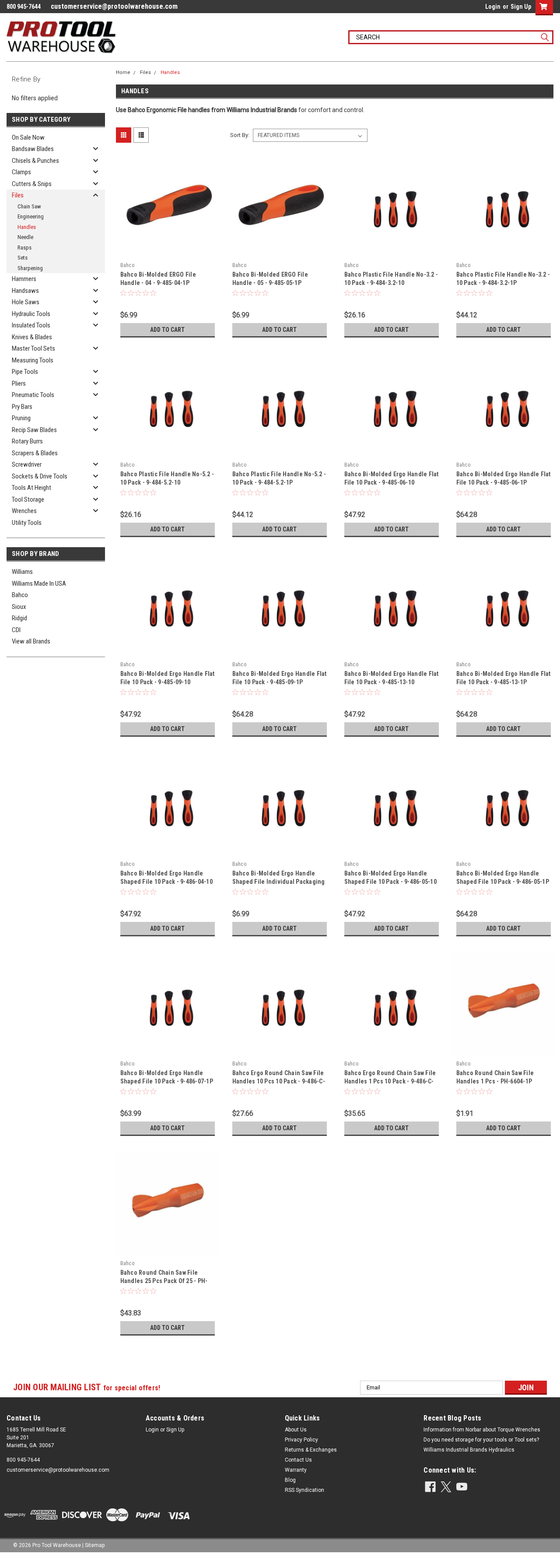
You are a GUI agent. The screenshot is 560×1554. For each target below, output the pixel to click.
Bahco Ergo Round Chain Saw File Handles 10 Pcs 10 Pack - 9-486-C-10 (278, 1081)
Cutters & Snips (32, 184)
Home (123, 72)
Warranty (296, 1470)
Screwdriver (27, 464)
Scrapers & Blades (35, 453)
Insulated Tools (31, 325)
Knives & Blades (32, 337)
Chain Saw (29, 206)
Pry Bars (22, 407)
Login (492, 6)
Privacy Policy (301, 1440)
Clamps (21, 172)
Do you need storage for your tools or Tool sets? (481, 1440)
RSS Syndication (304, 1490)
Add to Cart (167, 329)
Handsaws (25, 291)
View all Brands (31, 641)
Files (18, 195)
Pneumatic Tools (33, 395)
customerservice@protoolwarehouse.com (114, 6)
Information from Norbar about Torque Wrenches (482, 1430)
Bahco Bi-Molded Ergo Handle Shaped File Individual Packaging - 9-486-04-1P (278, 881)
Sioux (19, 607)
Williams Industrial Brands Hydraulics (469, 1450)
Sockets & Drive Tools (39, 476)
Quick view (167, 251)
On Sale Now (28, 137)
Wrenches (24, 511)
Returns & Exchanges (311, 1450)
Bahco (20, 595)
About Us (296, 1430)
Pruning (21, 418)
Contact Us (298, 1460)
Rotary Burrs (27, 441)
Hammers (24, 279)
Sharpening (30, 268)
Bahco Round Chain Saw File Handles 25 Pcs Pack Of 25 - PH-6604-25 (164, 1281)
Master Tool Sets (33, 348)
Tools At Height (31, 488)
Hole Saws (25, 302)
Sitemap (95, 1545)
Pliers (19, 383)
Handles (27, 227)
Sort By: (239, 135)
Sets (23, 257)
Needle (25, 237)
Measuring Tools (32, 360)
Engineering (31, 216)
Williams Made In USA (39, 583)
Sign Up (521, 6)
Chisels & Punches (35, 161)
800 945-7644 (23, 1460)
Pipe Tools (25, 372)
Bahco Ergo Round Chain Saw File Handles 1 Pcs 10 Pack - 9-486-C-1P (390, 1081)
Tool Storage (28, 499)
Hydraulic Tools (31, 314)
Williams (22, 572)
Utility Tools (27, 523)
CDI (16, 630)
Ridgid (19, 618)
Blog (290, 1480)
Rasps (25, 247)
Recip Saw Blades (34, 430)
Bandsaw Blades (33, 149)
